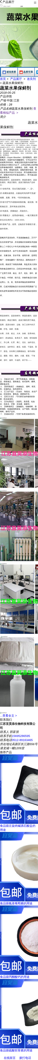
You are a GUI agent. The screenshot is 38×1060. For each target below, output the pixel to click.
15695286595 (21, 736)
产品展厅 (16, 79)
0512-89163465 (22, 740)
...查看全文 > (8, 715)
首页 (3, 79)
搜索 (21, 6)
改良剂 (31, 79)
